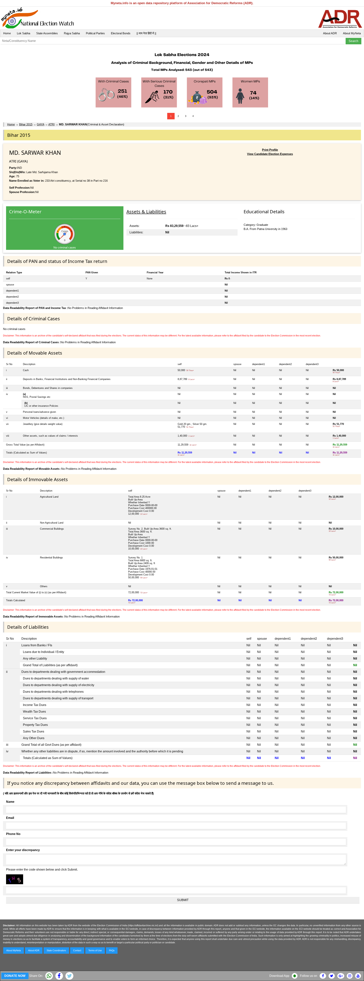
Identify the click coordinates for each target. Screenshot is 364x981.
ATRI (51, 124)
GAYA (40, 124)
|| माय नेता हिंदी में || (146, 33)
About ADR (330, 33)
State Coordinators (56, 950)
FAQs (112, 950)
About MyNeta (352, 33)
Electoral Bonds (120, 33)
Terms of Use (95, 950)
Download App (279, 975)
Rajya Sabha (72, 33)
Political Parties (95, 33)
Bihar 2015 (25, 124)
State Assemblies (47, 33)
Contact (77, 950)
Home (7, 33)
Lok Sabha (23, 33)
